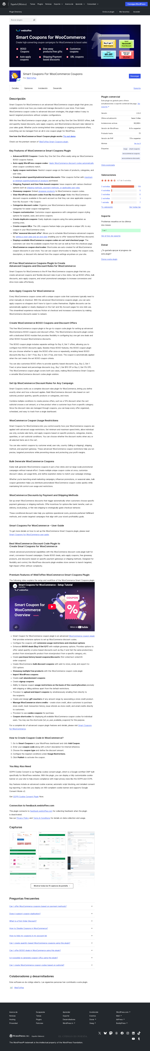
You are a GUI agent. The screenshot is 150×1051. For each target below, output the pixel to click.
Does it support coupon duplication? (25, 914)
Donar (93, 1019)
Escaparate (40, 1012)
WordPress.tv (69, 1023)
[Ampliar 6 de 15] (62, 858)
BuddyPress (122, 1023)
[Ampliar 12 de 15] (91, 875)
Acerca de (13, 1012)
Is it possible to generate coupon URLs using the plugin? (33, 958)
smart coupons (134, 149)
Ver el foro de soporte (110, 236)
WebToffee (31, 78)
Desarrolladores (69, 1019)
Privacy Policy (23, 818)
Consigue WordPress (136, 4)
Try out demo (69, 136)
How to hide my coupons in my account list (28, 936)
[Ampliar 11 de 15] (91, 859)
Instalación (43, 88)
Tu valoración (107, 207)
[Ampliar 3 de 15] (33, 873)
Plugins (39, 1019)
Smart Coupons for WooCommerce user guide (29, 534)
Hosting (12, 1019)
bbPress (120, 1019)
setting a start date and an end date (31, 237)
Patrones (39, 1023)
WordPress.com (123, 1012)
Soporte (137, 88)
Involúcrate (94, 1012)
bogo (125, 149)
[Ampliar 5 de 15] (62, 834)
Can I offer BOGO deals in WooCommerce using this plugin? (35, 950)
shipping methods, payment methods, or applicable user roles (53, 188)
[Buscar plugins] (34, 20)
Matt (119, 1016)
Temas (38, 1016)
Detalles (15, 88)
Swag (93, 1023)
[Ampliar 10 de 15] (91, 834)
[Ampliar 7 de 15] (62, 891)
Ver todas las (135, 207)
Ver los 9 (137, 143)
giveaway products (46, 191)
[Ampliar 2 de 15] (33, 850)
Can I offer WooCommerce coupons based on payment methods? (38, 906)
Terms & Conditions (41, 818)
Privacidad (13, 1023)
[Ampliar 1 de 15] (33, 834)
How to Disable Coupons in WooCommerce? (28, 928)
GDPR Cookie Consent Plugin (26, 796)
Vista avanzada (108, 165)
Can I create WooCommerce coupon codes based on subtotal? (36, 965)
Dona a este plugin (109, 259)
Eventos (93, 1016)
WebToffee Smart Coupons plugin (53, 142)
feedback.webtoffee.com (41, 811)
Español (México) (38, 1036)
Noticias (12, 1016)
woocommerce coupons (131, 153)
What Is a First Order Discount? (23, 921)
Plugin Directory (15, 12)
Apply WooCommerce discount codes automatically (71, 163)
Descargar (134, 76)
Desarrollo (57, 88)
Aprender (66, 1012)
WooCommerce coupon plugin (82, 636)
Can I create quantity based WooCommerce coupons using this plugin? (39, 943)
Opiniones (28, 88)
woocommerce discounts (131, 158)
